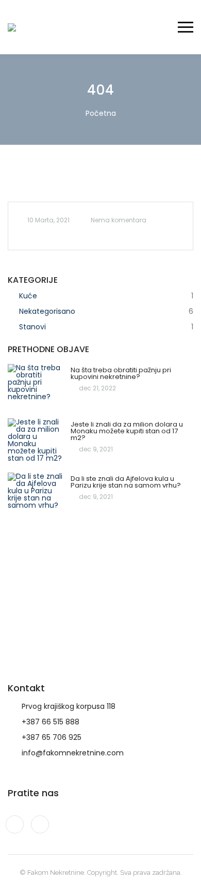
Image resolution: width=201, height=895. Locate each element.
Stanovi (32, 327)
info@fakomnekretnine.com (73, 753)
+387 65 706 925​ (51, 737)
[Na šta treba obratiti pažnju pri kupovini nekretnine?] (36, 387)
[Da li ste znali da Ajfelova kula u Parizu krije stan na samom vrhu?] (36, 496)
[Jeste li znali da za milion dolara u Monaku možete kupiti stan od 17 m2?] (36, 441)
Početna (101, 113)
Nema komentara (118, 220)
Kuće (28, 296)
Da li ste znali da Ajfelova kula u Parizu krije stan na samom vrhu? (126, 482)
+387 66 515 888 (50, 722)
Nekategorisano (47, 311)
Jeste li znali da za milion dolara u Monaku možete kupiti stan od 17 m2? (127, 431)
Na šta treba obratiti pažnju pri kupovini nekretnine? (121, 373)
